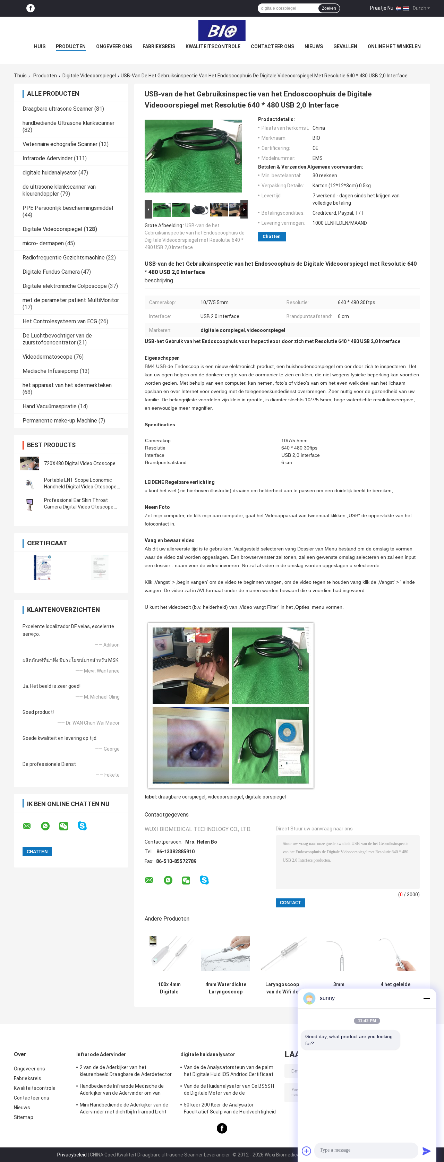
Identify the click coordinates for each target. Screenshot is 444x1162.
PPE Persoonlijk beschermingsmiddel (68, 208)
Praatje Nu (381, 8)
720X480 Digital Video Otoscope (80, 463)
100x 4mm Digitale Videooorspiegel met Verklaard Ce (169, 988)
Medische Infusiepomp (50, 371)
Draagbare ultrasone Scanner (58, 108)
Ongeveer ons (114, 46)
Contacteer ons (272, 46)
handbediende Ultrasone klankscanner (68, 123)
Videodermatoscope (47, 356)
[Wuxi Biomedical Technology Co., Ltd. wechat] (68, 826)
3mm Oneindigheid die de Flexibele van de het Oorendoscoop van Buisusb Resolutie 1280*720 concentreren (338, 988)
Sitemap (23, 1117)
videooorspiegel (225, 797)
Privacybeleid (72, 1154)
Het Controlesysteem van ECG (60, 321)
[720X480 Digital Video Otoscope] (29, 463)
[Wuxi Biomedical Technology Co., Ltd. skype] (86, 826)
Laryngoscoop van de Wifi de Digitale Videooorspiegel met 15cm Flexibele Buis (282, 988)
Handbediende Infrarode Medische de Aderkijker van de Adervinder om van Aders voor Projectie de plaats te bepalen (126, 1090)
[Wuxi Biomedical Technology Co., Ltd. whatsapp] (49, 826)
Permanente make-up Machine (60, 420)
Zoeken (329, 8)
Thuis (20, 75)
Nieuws (314, 46)
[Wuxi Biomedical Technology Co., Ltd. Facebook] (30, 8)
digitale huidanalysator (50, 172)
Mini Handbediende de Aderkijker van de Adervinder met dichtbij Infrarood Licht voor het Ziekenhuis (124, 1109)
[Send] (426, 1151)
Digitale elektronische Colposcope (65, 286)
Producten (71, 46)
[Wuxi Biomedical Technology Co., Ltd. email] (31, 826)
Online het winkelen (394, 46)
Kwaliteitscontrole (213, 46)
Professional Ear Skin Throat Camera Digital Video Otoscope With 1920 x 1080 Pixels (78, 506)
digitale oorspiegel (265, 797)
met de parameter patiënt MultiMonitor (71, 300)
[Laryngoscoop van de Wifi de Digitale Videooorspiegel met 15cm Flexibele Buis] (282, 953)
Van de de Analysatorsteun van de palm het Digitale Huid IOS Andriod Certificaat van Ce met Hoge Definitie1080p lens (228, 1072)
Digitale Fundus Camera (51, 271)
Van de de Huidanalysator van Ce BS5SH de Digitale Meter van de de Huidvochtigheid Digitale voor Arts (229, 1090)
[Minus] (426, 998)
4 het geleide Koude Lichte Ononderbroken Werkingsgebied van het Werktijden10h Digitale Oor (395, 988)
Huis (39, 46)
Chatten (272, 236)
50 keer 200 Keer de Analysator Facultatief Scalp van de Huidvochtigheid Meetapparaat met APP (230, 1109)
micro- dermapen (43, 243)
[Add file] (306, 1151)
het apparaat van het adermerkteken (67, 385)
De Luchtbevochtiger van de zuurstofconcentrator (57, 339)
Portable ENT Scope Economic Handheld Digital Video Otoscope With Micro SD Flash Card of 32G (80, 486)
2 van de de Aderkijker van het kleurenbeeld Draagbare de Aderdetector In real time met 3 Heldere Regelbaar (126, 1072)
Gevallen (345, 46)
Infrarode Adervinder (47, 158)
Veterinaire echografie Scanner (60, 144)
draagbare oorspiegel (181, 797)
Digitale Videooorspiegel (89, 75)
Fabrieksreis (159, 46)
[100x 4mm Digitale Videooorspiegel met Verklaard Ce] (169, 953)
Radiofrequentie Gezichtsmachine (64, 257)
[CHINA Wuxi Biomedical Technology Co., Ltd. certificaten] (42, 567)
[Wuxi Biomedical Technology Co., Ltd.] (222, 30)
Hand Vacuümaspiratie (50, 406)
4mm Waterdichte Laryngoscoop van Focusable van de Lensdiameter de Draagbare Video (226, 988)
